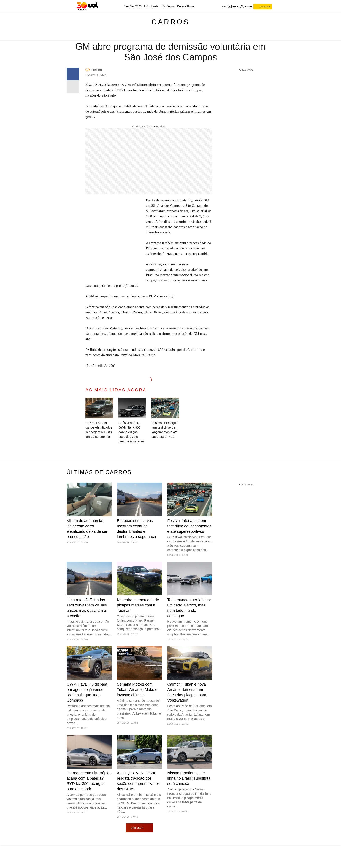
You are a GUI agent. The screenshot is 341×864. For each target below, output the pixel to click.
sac (224, 6)
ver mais (137, 828)
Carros (170, 22)
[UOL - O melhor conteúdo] (87, 6)
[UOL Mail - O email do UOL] (233, 6)
